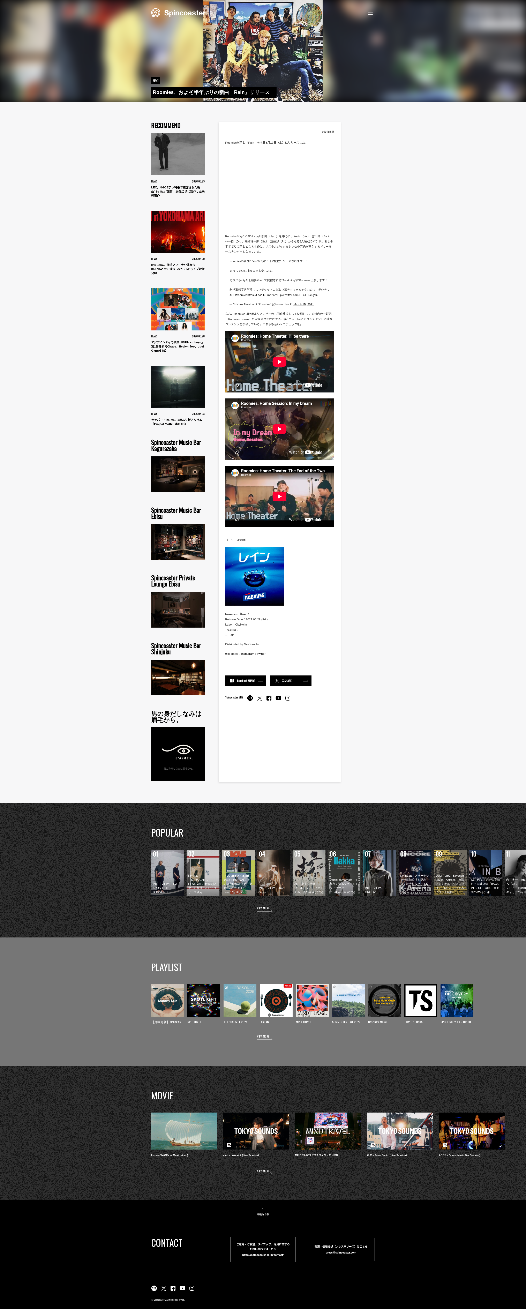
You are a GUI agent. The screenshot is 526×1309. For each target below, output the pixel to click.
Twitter (261, 653)
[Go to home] (178, 12)
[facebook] (269, 700)
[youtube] (278, 700)
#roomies (241, 295)
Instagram (247, 653)
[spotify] (250, 700)
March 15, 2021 (303, 304)
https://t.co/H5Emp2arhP (263, 295)
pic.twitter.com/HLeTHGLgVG (299, 295)
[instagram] (288, 700)
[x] (259, 700)
